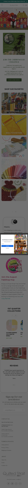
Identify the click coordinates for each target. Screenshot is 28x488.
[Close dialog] (26, 235)
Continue (7, 245)
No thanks (7, 248)
